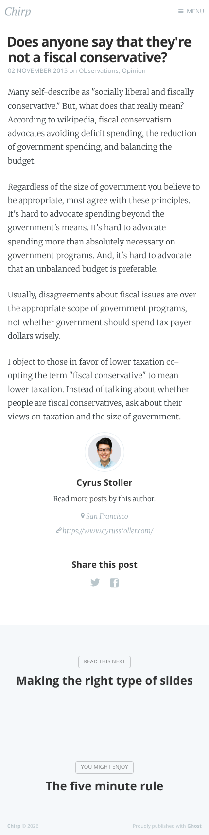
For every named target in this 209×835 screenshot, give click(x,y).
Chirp (13, 825)
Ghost (194, 825)
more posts (89, 498)
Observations (99, 70)
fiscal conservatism (135, 120)
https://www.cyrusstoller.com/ (107, 530)
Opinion (134, 70)
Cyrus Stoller (104, 482)
